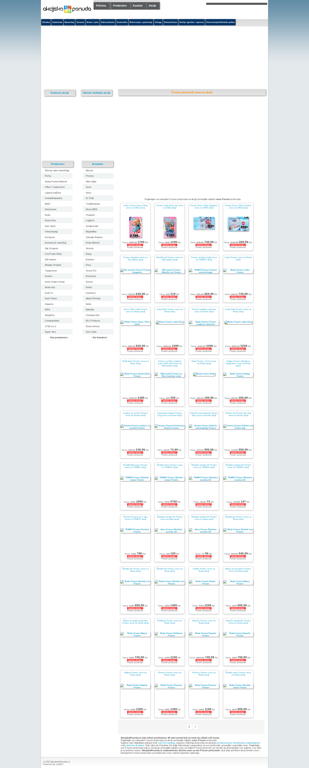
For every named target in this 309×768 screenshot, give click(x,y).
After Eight (91, 181)
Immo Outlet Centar (55, 282)
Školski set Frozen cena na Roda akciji (238, 518)
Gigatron (49, 304)
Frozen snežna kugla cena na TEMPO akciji (204, 258)
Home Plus (50, 220)
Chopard (90, 215)
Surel (88, 187)
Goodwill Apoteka (53, 198)
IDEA (47, 309)
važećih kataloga (166, 743)
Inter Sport (50, 226)
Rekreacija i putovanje (141, 22)
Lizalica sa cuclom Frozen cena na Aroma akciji (135, 414)
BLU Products (93, 320)
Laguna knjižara (53, 192)
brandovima (239, 743)
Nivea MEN (91, 209)
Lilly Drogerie (51, 248)
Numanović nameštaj (55, 242)
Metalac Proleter (53, 265)
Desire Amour (93, 326)
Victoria (89, 248)
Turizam (80, 22)
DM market (50, 259)
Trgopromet (51, 270)
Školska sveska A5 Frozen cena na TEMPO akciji (204, 466)
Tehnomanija (51, 231)
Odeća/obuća (108, 22)
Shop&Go (50, 315)
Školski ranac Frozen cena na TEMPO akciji (169, 466)
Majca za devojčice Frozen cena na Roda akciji (238, 570)
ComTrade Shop (53, 254)
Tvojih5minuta (93, 204)
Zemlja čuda (92, 226)
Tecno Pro (91, 270)
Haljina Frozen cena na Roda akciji (135, 673)
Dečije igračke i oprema (192, 22)
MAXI (47, 204)
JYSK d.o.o (50, 326)
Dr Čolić (90, 198)
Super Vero (50, 332)
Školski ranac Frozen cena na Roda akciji (238, 673)
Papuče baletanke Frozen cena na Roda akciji (238, 621)
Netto (88, 304)
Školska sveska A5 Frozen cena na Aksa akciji (204, 518)
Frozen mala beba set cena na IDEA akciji (169, 206)
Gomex (48, 276)
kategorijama (252, 743)
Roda (47, 215)
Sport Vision (51, 298)
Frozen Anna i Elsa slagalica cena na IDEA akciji (204, 206)
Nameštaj (69, 22)
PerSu (48, 176)
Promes (90, 176)
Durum (89, 282)
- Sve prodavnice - (59, 337)
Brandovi (97, 164)
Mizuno (89, 170)
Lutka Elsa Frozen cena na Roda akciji (170, 310)
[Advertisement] (115, 58)
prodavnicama (224, 743)
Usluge (158, 22)
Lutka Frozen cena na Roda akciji (238, 258)
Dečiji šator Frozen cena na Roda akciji (135, 362)
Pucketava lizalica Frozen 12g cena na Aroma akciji (169, 414)
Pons (88, 265)
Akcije (152, 5)
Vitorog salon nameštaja (57, 170)
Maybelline (91, 231)
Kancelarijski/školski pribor (220, 22)
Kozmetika (122, 22)
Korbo (89, 287)
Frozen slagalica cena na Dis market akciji (135, 258)
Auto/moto (57, 22)
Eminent (90, 259)
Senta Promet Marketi (56, 181)
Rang (88, 254)
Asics (88, 192)
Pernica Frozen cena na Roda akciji (169, 673)
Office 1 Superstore (55, 187)
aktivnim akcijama (135, 745)
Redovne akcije (59, 92)
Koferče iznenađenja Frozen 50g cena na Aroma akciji (204, 414)
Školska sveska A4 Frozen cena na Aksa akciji (169, 518)
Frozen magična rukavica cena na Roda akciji (204, 310)
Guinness (91, 293)
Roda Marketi (92, 242)
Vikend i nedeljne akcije (97, 92)
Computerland (52, 320)
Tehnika (46, 22)
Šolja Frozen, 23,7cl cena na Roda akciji (203, 362)
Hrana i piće (92, 22)
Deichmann (50, 209)
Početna (101, 5)
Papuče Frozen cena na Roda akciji (204, 621)
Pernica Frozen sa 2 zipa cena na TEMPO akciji (135, 518)
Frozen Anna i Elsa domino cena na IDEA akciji (238, 206)
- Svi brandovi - (99, 337)
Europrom (50, 237)
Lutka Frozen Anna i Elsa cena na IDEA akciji (135, 206)
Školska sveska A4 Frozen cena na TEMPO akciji (238, 466)
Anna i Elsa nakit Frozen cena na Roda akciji (135, 310)
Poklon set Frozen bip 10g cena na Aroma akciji (238, 414)
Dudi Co (49, 293)
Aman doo (50, 287)
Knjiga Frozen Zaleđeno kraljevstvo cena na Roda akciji (238, 363)
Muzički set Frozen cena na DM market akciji (169, 258)
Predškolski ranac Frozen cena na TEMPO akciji (135, 466)
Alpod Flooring (93, 298)
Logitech (90, 220)
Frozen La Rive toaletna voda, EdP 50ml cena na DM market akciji (170, 363)
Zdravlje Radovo (94, 237)
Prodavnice (120, 5)
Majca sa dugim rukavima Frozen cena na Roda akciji (135, 621)
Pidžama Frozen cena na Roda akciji (169, 621)
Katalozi (138, 5)
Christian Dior (93, 315)
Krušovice (91, 276)
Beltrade (90, 309)
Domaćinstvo (170, 22)
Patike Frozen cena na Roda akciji (204, 570)
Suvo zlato (91, 332)
